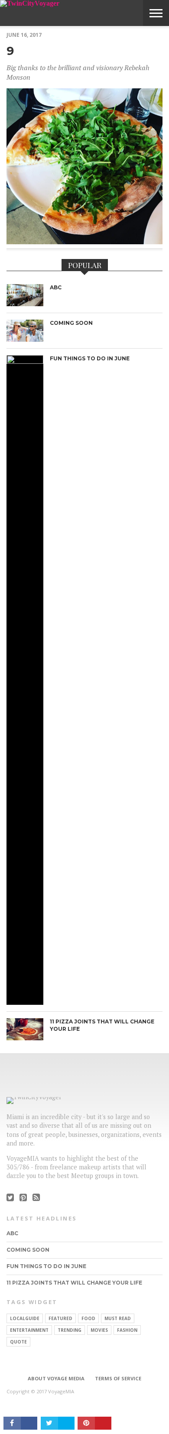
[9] (84, 241)
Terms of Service (118, 1378)
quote (18, 1342)
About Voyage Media (56, 1378)
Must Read (117, 1318)
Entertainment (29, 1330)
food (88, 1318)
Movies (99, 1330)
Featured (60, 1318)
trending (69, 1330)
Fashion (127, 1330)
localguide (24, 1318)
